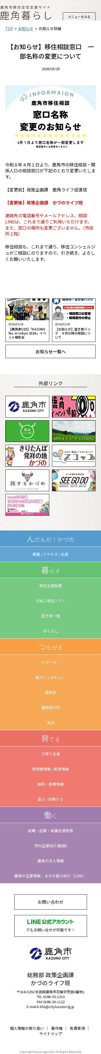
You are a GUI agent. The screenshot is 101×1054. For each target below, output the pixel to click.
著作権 (56, 1028)
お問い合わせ (51, 902)
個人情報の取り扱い (27, 1028)
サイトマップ (50, 1033)
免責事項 (77, 1028)
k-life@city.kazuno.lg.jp (55, 1006)
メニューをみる (79, 16)
